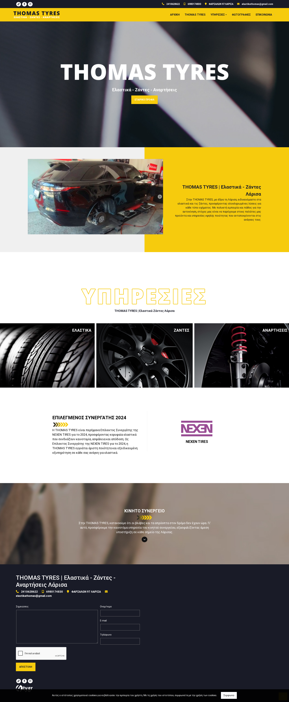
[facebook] (24, 4)
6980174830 (194, 4)
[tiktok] (18, 4)
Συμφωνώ (228, 695)
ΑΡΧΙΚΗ (175, 14)
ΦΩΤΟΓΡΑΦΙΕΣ (241, 14)
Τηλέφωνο (106, 634)
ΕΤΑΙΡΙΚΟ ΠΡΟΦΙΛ (144, 99)
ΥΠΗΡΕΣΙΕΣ (218, 14)
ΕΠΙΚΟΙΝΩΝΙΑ (264, 14)
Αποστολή (25, 666)
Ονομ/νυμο (106, 606)
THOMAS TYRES (195, 14)
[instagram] (30, 4)
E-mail (103, 620)
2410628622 (173, 4)
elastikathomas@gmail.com (257, 4)
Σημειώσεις (22, 606)
